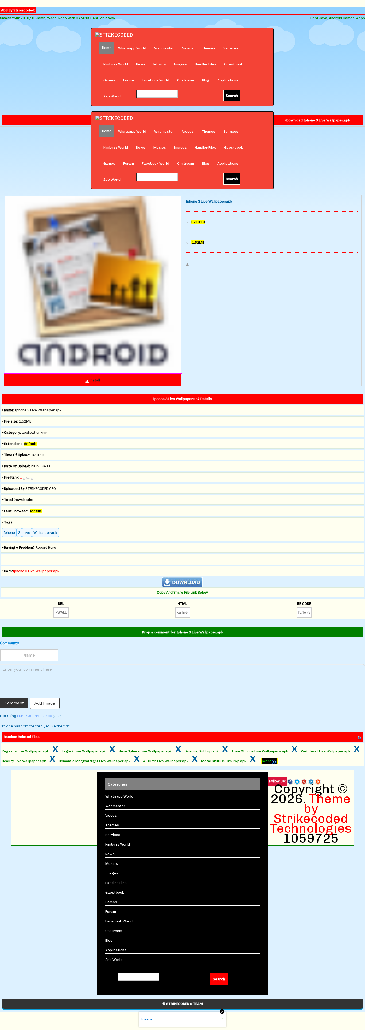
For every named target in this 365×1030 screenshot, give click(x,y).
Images (180, 64)
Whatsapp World (132, 48)
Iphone (9, 533)
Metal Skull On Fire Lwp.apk (223, 761)
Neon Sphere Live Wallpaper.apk (145, 751)
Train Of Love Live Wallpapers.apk (259, 751)
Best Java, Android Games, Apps (337, 18)
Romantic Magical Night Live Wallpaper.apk (94, 761)
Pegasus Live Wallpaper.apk (25, 751)
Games (109, 80)
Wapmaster (164, 48)
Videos (188, 48)
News (140, 64)
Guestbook (233, 64)
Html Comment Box (34, 715)
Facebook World (155, 80)
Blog (205, 80)
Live (27, 533)
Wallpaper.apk (45, 533)
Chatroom (185, 80)
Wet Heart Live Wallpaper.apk (325, 751)
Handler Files (205, 64)
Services (230, 48)
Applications (227, 80)
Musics (159, 64)
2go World (112, 96)
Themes (208, 48)
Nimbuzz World (115, 64)
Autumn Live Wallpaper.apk (165, 761)
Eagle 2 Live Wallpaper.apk (84, 751)
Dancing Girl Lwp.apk (202, 751)
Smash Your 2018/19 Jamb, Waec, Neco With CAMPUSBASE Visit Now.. (58, 18)
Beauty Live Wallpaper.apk (24, 761)
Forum (128, 80)
